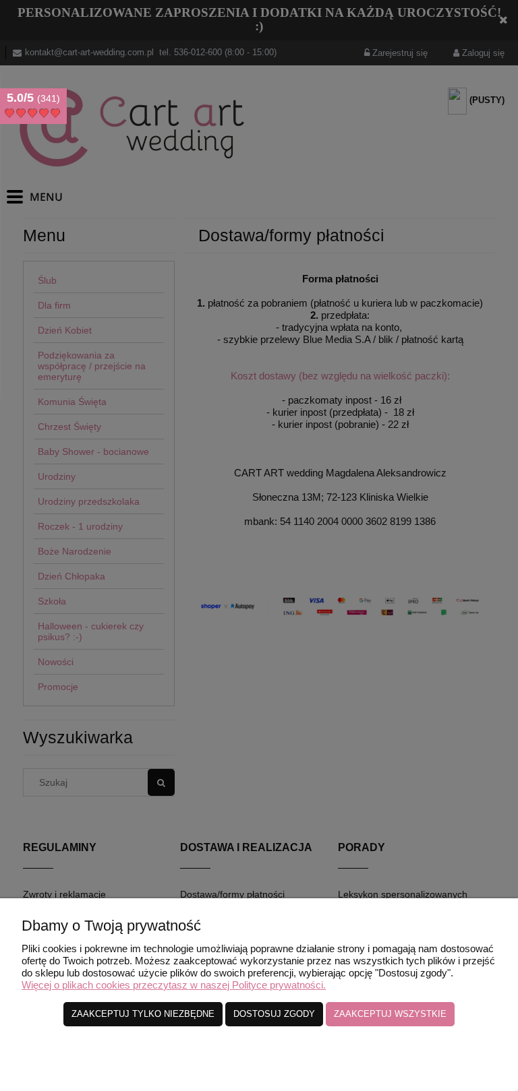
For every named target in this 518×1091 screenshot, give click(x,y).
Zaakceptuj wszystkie (390, 1014)
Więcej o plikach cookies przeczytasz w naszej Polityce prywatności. (174, 985)
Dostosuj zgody (274, 1014)
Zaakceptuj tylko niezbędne (142, 1014)
